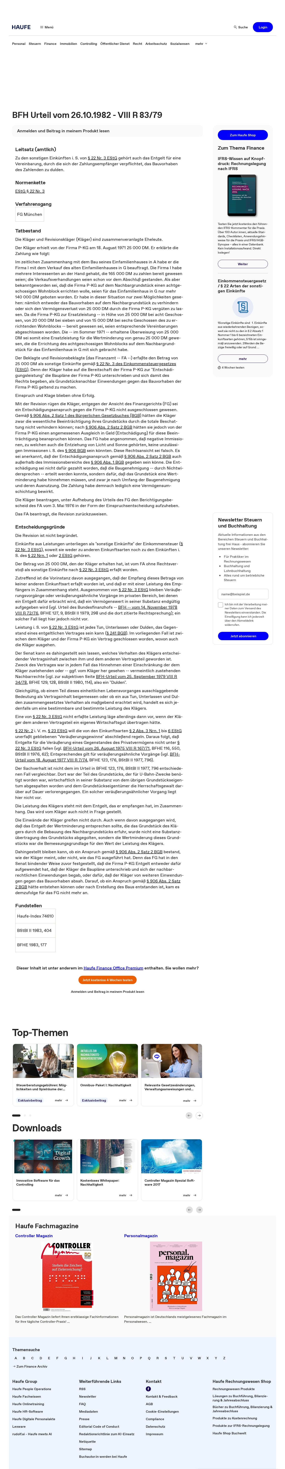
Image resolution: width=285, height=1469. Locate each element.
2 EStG (65, 555)
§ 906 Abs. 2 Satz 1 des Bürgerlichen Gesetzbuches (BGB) (85, 415)
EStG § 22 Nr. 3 (30, 191)
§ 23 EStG (57, 731)
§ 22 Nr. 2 (24, 731)
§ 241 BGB (116, 633)
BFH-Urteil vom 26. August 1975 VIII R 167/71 (106, 748)
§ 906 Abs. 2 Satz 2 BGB (109, 427)
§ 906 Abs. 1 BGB (107, 462)
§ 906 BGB (75, 450)
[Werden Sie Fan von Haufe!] (148, 1388)
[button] (263, 27)
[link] (18, 43)
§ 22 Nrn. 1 (38, 555)
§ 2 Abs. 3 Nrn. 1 (144, 731)
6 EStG (175, 731)
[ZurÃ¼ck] (189, 1115)
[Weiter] (199, 1115)
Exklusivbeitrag (30, 1100)
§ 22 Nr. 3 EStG (102, 158)
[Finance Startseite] (22, 27)
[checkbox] (220, 604)
